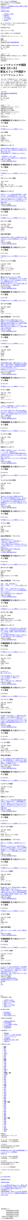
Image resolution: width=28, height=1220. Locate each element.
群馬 (5, 1058)
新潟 (5, 1087)
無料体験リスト (5, 4)
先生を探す (7, 17)
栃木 (5, 1056)
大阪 (5, 1061)
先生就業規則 (7, 1027)
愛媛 (5, 1114)
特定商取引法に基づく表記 (11, 1039)
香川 (5, 1113)
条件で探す (4, 95)
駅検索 (17, 42)
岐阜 (5, 1097)
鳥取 (5, 1103)
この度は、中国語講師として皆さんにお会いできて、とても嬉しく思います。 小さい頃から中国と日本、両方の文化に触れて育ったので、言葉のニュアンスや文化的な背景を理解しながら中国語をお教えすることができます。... (14, 410)
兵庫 (5, 1063)
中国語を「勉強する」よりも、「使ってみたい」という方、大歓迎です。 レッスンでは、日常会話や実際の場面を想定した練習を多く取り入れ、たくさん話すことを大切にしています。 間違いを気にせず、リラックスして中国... (14, 454)
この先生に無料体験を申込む (9, 161)
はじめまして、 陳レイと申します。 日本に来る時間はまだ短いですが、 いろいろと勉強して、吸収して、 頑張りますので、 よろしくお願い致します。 (11, 676)
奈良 (5, 1068)
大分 (5, 1126)
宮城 (5, 1081)
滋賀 (5, 1066)
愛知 (5, 1100)
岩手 (5, 1077)
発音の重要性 (7, 1013)
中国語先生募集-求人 (9, 1021)
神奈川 (5, 1053)
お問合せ (6, 20)
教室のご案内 (23, 6)
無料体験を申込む (6, 27)
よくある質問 (7, 18)
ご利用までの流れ (9, 14)
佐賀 (5, 1121)
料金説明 (6, 15)
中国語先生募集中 (6, 7)
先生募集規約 (7, 1026)
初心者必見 (7, 1012)
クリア (2, 115)
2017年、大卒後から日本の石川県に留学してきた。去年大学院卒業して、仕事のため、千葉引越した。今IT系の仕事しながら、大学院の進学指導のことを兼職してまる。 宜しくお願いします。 (14, 762)
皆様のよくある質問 (9, 1001)
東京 (5, 1048)
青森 (5, 1076)
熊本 (5, 1124)
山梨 (5, 1093)
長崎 (5, 1123)
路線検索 (12, 42)
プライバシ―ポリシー (7, 1193)
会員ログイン (4, 6)
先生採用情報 (7, 1022)
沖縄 (5, 1131)
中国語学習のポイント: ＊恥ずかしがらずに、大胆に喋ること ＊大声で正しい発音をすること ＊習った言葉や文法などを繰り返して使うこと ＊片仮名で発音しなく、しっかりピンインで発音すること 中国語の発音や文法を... (14, 544)
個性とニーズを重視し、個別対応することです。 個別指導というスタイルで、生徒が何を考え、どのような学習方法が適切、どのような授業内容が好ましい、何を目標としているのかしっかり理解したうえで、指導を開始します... (14, 847)
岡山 (5, 1106)
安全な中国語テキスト (10, 1015)
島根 (5, 1105)
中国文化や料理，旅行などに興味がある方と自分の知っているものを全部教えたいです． (14, 239)
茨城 (5, 1055)
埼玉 (5, 1050)
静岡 (5, 1098)
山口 (5, 1110)
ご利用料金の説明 (7, 1186)
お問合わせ (7, 1041)
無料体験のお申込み (14, 6)
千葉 (5, 1052)
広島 (5, 1108)
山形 (5, 1082)
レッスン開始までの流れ (10, 1024)
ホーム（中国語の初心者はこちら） (11, 1185)
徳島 (5, 1111)
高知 (5, 1116)
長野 (5, 1095)
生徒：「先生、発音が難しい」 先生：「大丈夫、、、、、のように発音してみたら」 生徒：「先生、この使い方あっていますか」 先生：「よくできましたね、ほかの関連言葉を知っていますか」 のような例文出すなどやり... (14, 588)
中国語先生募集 (5, 11)
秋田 (5, 1079)
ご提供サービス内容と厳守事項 (12, 1035)
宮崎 (5, 1127)
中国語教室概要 (20, 1150)
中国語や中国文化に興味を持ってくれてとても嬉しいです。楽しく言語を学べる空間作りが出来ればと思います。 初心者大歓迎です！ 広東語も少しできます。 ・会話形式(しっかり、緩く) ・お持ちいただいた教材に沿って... (14, 153)
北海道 (5, 1074)
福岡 (5, 1119)
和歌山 (5, 1069)
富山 (5, 1089)
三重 (5, 1064)
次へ (2, 995)
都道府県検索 (4, 93)
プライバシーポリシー (10, 1036)
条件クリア (4, 40)
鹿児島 (5, 1129)
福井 (5, 1092)
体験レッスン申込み (9, 1005)
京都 (5, 1071)
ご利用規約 (7, 1038)
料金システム (7, 1003)
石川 (5, 1090)
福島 (5, 1084)
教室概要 (6, 1033)
